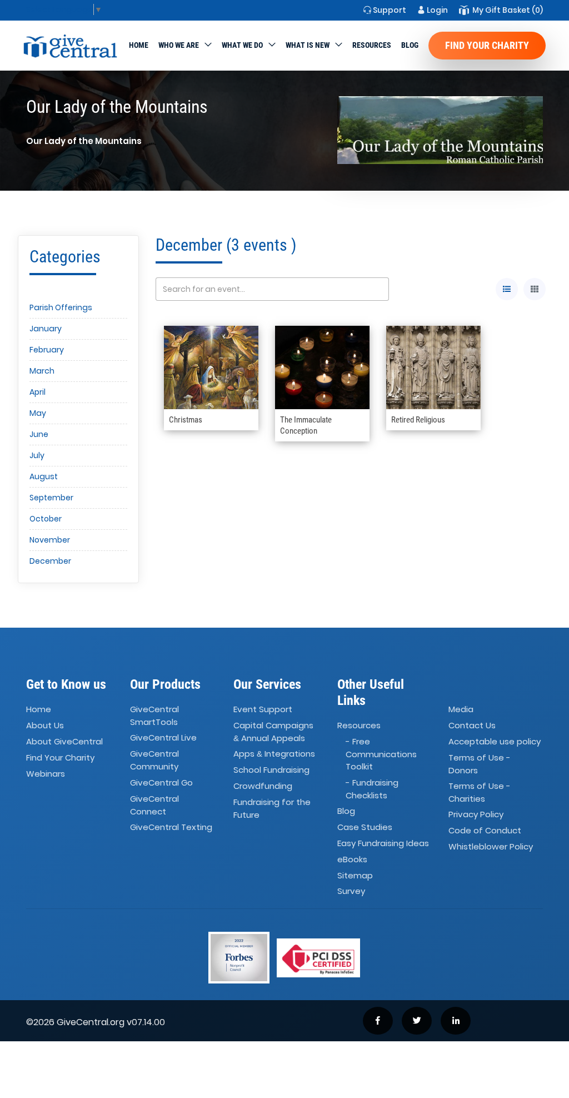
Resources (371, 45)
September (51, 497)
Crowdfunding (262, 786)
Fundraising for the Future (272, 808)
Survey (351, 891)
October (45, 518)
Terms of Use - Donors (479, 764)
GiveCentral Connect (154, 805)
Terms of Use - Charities (479, 792)
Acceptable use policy (494, 741)
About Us (45, 725)
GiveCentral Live (163, 738)
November (49, 539)
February (46, 349)
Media (460, 709)
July (36, 455)
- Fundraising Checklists (372, 789)
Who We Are (178, 45)
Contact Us (472, 725)
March (41, 370)
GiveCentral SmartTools (154, 715)
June (38, 434)
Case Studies (364, 827)
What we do (242, 45)
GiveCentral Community (154, 760)
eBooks (352, 859)
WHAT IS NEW (308, 45)
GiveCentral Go (161, 782)
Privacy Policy (475, 815)
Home (138, 45)
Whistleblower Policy (490, 846)
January (45, 328)
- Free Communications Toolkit (381, 754)
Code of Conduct (484, 831)
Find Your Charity (487, 45)
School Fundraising (271, 770)
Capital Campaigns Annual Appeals (273, 731)
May (37, 413)
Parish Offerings (60, 307)
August (43, 476)
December (50, 561)
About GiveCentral (64, 741)
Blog (409, 45)
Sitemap (355, 875)
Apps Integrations (274, 754)
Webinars (45, 773)
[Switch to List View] (507, 289)
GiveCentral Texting (171, 827)
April (37, 392)
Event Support (262, 709)
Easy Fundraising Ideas (383, 843)
